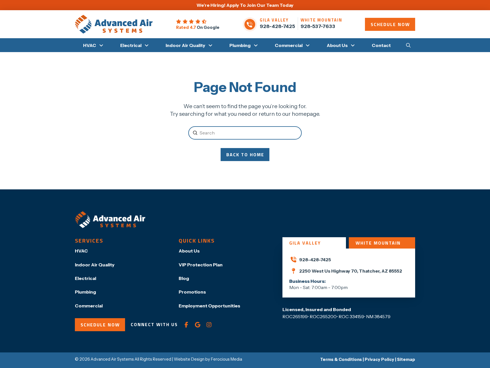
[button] (408, 45)
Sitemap (406, 359)
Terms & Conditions (341, 359)
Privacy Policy (379, 359)
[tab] (314, 243)
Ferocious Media (226, 359)
